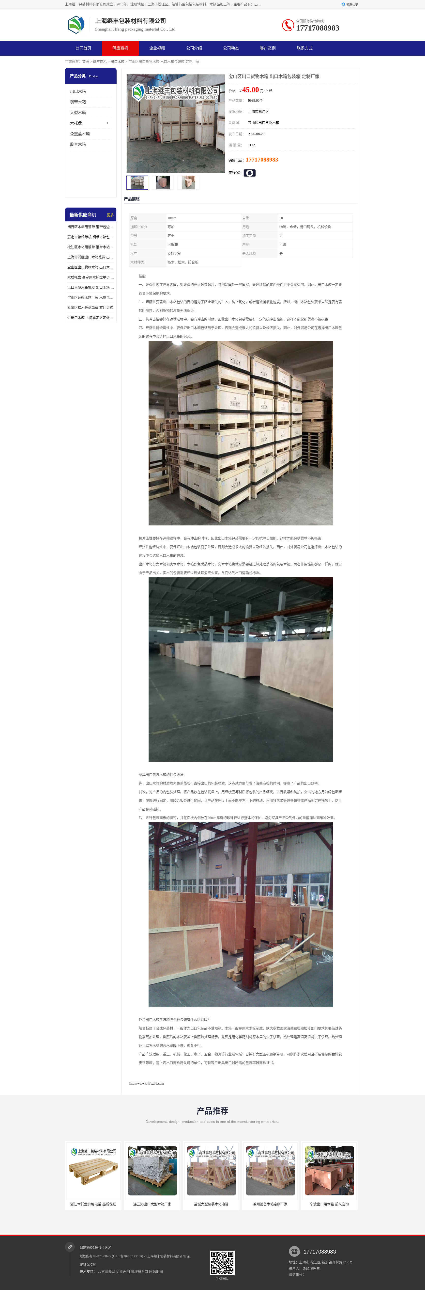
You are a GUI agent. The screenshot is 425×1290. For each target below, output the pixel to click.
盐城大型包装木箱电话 (152, 1204)
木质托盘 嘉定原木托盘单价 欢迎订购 (90, 277)
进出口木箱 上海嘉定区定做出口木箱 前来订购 (90, 318)
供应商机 (120, 48)
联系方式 (305, 48)
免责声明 (123, 1272)
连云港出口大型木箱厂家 (93, 1204)
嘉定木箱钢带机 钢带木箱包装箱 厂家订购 (90, 237)
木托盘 (76, 123)
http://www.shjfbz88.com (146, 1083)
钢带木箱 (78, 102)
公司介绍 (194, 48)
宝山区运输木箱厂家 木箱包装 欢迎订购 (90, 297)
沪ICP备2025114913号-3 (129, 1256)
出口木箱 (117, 62)
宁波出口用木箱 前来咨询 (270, 1204)
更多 (110, 215)
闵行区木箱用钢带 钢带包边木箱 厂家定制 (90, 227)
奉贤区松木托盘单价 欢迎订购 (90, 308)
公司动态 (231, 48)
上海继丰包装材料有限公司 (166, 1256)
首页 (85, 62)
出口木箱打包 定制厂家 (329, 1204)
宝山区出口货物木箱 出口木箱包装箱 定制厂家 (90, 267)
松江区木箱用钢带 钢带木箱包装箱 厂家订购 (90, 247)
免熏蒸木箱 (80, 134)
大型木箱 (78, 113)
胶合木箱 (78, 144)
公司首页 (83, 48)
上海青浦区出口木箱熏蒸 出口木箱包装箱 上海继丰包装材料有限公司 (90, 257)
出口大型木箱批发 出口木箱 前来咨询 (90, 287)
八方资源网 (106, 1272)
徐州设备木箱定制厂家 (211, 1204)
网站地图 (156, 1272)
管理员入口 (139, 1272)
